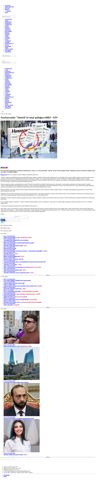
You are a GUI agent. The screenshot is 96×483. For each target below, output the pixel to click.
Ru (3, 111)
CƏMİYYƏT (8, 24)
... (5, 109)
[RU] (5, 168)
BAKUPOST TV (9, 43)
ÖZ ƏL (7, 45)
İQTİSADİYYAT (9, 6)
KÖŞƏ (6, 26)
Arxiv (6, 20)
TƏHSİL (7, 42)
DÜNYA (7, 8)
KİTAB (7, 32)
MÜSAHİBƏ (8, 31)
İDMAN (7, 9)
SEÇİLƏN (8, 30)
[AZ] (1, 168)
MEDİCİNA (8, 22)
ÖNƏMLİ (7, 38)
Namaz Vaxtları (9, 49)
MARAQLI (8, 23)
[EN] (3, 168)
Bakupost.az (4, 174)
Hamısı (48, 275)
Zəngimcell (8, 51)
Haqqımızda (8, 46)
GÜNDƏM (8, 40)
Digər (6, 12)
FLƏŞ (6, 39)
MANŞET (7, 28)
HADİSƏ (7, 34)
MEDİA (8, 11)
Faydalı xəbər (8, 19)
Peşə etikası (8, 50)
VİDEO (7, 36)
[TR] (7, 168)
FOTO (6, 35)
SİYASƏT (7, 5)
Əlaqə (6, 47)
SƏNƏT (7, 27)
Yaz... (2, 222)
